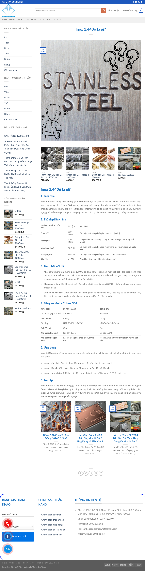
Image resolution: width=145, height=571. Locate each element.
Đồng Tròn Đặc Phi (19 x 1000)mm (103, 176)
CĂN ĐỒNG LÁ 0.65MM (16, 136)
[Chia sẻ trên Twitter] (85, 473)
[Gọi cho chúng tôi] (139, 2)
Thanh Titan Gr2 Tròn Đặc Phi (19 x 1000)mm (52, 176)
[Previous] (41, 167)
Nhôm (34, 20)
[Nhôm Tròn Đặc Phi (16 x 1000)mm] (77, 158)
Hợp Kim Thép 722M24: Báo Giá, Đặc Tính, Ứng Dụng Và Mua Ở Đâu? (125, 438)
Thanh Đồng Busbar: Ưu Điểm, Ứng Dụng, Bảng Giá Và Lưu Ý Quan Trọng (17, 187)
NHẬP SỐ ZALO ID (10, 515)
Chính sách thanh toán (52, 520)
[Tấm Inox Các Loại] (129, 158)
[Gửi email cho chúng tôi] (136, 2)
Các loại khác (54, 20)
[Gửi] (103, 10)
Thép (26, 20)
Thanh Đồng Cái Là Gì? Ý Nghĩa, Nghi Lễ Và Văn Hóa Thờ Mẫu (17, 174)
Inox (4, 20)
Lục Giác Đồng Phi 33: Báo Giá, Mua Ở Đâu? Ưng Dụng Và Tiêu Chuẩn (90, 438)
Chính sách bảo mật (51, 515)
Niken (19, 20)
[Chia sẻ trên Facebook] (80, 473)
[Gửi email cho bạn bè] (91, 473)
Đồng (42, 20)
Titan (12, 20)
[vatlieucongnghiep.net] (16, 10)
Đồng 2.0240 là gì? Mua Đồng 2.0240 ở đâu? (56, 437)
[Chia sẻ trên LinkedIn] (101, 473)
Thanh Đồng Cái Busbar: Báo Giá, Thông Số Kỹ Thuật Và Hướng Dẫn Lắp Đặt (18, 161)
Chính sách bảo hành (51, 535)
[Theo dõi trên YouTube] (141, 2)
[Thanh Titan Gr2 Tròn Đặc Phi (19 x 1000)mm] (52, 158)
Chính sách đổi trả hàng (53, 530)
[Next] (140, 167)
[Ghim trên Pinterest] (96, 473)
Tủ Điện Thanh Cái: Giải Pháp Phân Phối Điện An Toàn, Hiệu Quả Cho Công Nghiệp (17, 147)
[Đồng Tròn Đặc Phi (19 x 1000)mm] (103, 158)
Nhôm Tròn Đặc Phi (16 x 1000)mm (77, 176)
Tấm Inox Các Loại (126, 175)
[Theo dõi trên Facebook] (133, 2)
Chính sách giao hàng (51, 525)
